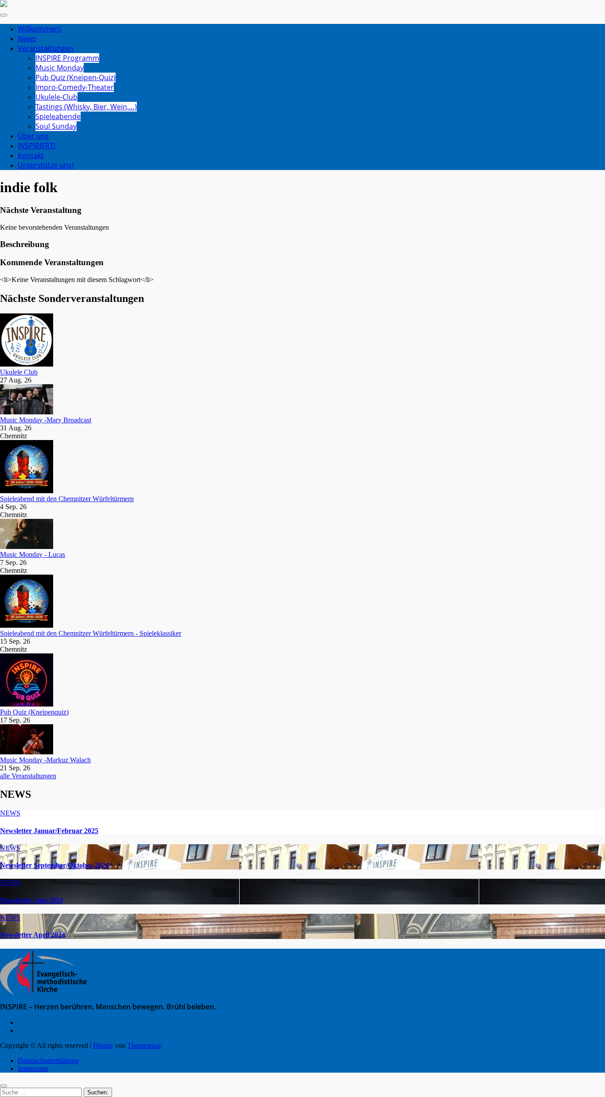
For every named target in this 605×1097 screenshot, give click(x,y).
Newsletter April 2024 (32, 935)
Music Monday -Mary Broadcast (45, 420)
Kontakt (31, 155)
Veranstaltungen (46, 48)
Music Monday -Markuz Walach (45, 760)
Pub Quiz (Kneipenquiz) (34, 712)
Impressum (33, 1068)
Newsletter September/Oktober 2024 (54, 865)
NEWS (10, 813)
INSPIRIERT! (36, 146)
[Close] (3, 1086)
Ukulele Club (19, 372)
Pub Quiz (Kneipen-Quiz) (75, 77)
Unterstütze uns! (46, 165)
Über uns (33, 136)
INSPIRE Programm (67, 58)
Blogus (103, 1045)
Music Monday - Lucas (32, 554)
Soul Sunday (56, 126)
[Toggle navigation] (3, 15)
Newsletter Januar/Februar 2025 (49, 830)
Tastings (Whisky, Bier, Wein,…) (86, 107)
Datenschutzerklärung (48, 1060)
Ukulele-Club (56, 97)
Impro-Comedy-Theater (74, 87)
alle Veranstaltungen (28, 776)
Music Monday (59, 68)
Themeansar (144, 1045)
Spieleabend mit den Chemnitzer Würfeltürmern (67, 498)
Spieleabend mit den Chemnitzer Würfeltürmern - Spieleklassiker (90, 633)
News (27, 38)
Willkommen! (39, 29)
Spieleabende (58, 116)
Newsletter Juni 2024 (31, 900)
